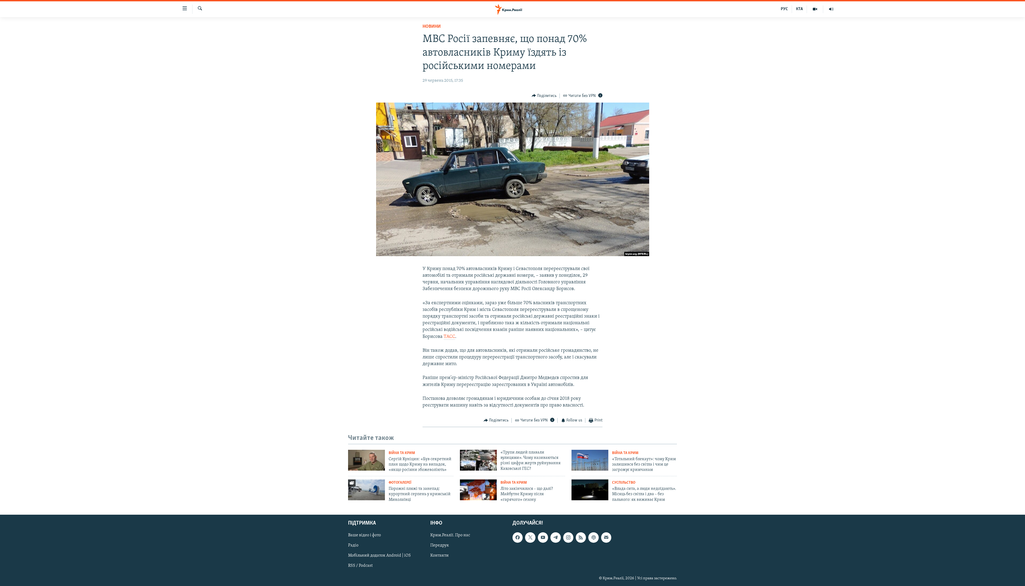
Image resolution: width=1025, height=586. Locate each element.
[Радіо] (831, 9)
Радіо (353, 546)
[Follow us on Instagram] (568, 538)
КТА (799, 9)
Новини (432, 26)
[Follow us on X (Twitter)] (530, 538)
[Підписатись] (606, 538)
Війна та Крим (402, 453)
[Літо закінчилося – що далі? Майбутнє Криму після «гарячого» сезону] (478, 489)
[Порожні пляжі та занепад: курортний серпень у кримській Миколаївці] (366, 489)
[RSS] (581, 538)
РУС (784, 9)
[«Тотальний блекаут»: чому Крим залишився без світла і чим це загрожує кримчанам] (589, 460)
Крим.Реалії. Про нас (450, 535)
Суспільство (623, 483)
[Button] (544, 95)
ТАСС (449, 336)
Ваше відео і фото (364, 535)
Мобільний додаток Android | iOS (379, 556)
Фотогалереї (400, 483)
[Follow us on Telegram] (555, 538)
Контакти (439, 556)
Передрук (439, 546)
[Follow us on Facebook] (517, 538)
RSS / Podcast (360, 566)
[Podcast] (593, 538)
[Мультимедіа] (815, 9)
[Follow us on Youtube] (543, 538)
